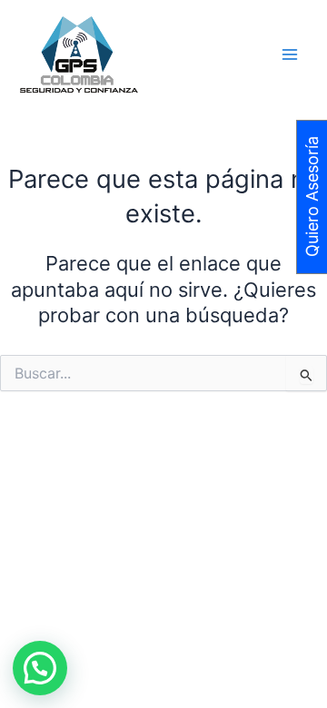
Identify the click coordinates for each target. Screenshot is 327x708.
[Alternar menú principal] (290, 54)
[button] (40, 668)
